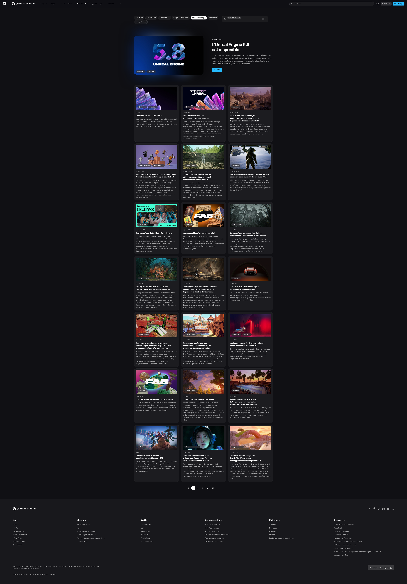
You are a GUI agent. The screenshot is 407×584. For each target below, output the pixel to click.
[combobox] (244, 20)
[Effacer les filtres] (263, 19)
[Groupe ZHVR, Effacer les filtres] (240, 18)
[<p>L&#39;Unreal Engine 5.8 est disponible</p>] (203, 55)
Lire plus (217, 70)
